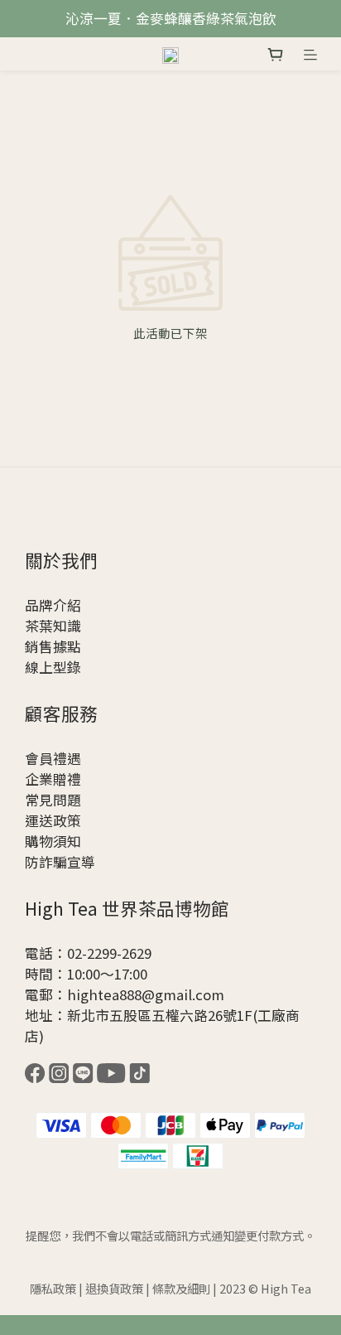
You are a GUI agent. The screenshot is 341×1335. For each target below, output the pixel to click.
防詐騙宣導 (60, 862)
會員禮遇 (53, 758)
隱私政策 (53, 1288)
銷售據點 (53, 646)
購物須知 (53, 841)
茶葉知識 (53, 626)
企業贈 (46, 779)
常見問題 (53, 800)
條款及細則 (181, 1288)
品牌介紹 (53, 605)
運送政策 (53, 820)
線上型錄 (53, 667)
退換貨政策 (114, 1288)
